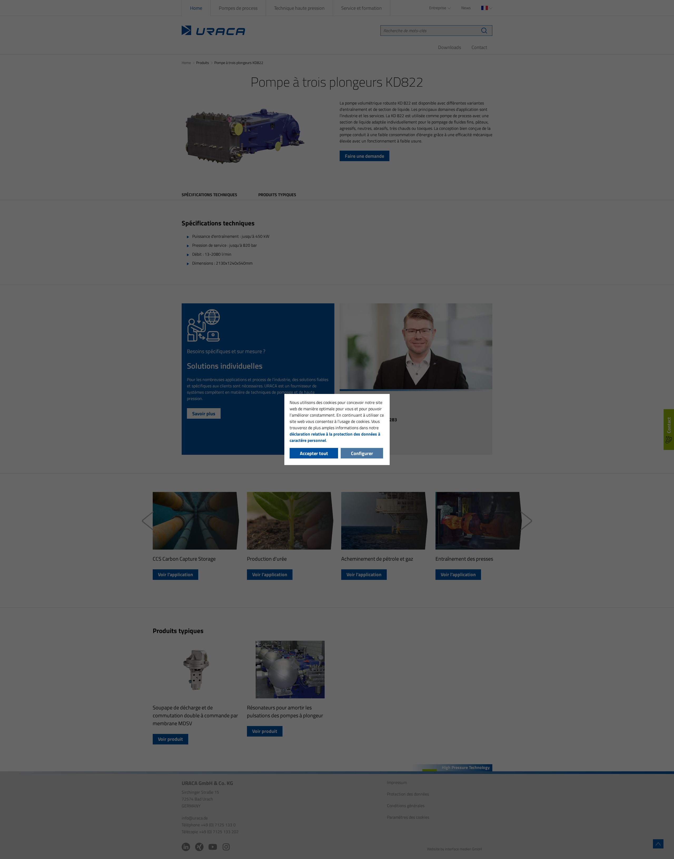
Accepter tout (314, 453)
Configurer (362, 453)
